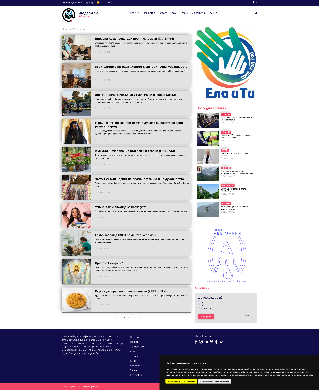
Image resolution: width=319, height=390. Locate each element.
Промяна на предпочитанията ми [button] (214, 381)
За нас (213, 13)
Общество (149, 13)
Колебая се (206, 308)
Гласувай (206, 316)
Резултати (246, 315)
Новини (134, 13)
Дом (174, 13)
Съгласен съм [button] (173, 381)
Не (202, 305)
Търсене (80, 29)
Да (202, 302)
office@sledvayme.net (205, 336)
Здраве (163, 13)
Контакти (136, 375)
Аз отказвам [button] (189, 381)
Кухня (184, 13)
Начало (67, 29)
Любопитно (199, 13)
